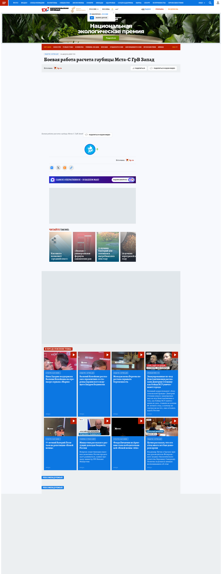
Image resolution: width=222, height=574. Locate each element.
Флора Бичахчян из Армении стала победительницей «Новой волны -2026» (126, 445)
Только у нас (68, 47)
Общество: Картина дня (51, 54)
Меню (4, 3)
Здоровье (110, 3)
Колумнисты (159, 3)
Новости (57, 47)
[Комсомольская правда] (55, 9)
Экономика (78, 3)
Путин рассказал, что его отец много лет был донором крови (160, 445)
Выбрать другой (101, 17)
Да (92, 17)
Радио (148, 9)
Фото (15, 3)
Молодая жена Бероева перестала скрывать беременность (127, 379)
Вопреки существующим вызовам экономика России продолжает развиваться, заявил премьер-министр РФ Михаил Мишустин (94, 457)
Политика (52, 3)
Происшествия (175, 3)
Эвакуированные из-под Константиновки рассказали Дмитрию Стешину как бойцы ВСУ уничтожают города (160, 381)
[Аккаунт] (218, 3)
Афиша (161, 47)
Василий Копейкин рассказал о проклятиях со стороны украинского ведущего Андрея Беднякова (94, 380)
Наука (138, 3)
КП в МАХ (104, 47)
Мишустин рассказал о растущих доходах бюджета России (94, 445)
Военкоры (79, 47)
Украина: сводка (92, 47)
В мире (90, 3)
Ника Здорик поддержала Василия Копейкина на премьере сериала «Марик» (60, 379)
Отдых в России (116, 47)
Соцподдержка (125, 3)
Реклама (159, 9)
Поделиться (140, 68)
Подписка (173, 9)
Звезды (99, 3)
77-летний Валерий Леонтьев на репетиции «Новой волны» (59, 445)
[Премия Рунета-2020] (77, 9)
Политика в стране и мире (87, 439)
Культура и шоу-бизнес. (53, 373)
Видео (24, 3)
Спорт (147, 3)
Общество (65, 3)
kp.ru (59, 68)
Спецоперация (37, 3)
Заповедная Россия (133, 47)
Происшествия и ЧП (153, 373)
